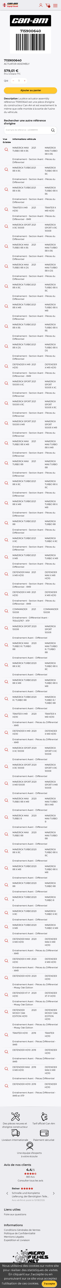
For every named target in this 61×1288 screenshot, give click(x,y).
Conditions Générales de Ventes (22, 1230)
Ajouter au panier (30, 90)
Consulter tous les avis (30, 1180)
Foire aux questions (15, 1214)
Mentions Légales (14, 1236)
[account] (41, 5)
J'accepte (49, 1283)
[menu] (55, 5)
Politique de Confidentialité (19, 1233)
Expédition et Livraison (17, 1240)
